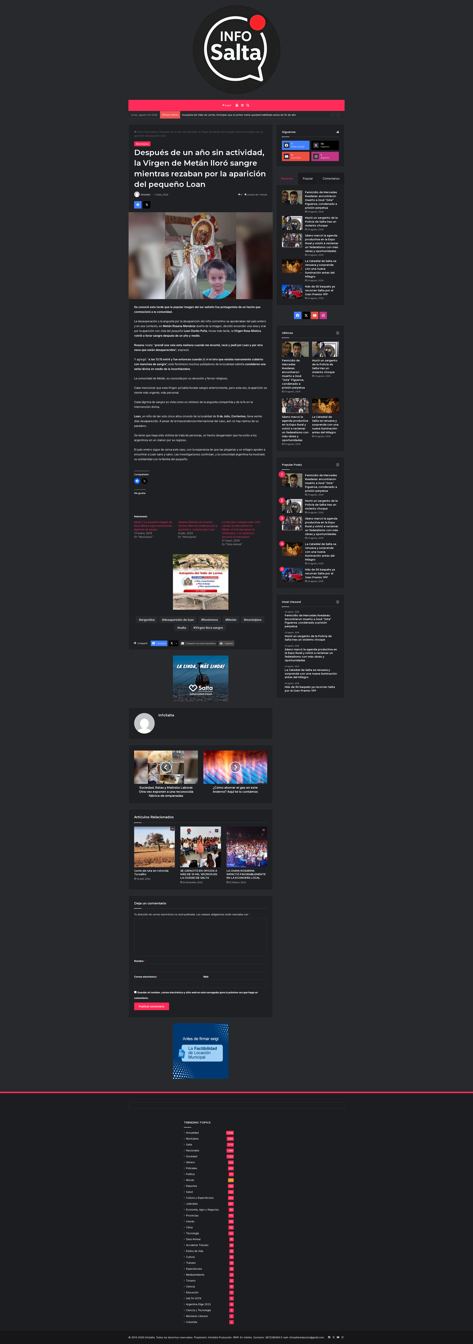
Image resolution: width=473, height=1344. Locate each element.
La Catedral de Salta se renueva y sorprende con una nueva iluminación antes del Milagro (320, 268)
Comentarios (331, 178)
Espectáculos (194, 1268)
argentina (148, 620)
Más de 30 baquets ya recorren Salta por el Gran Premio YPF (320, 290)
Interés (190, 1221)
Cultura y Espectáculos (200, 1197)
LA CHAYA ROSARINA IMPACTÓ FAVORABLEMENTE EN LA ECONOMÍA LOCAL (246, 874)
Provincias (192, 1215)
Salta (189, 1144)
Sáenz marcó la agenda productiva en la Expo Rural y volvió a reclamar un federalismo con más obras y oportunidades (321, 243)
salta (182, 627)
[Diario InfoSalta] (236, 50)
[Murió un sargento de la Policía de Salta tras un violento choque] (292, 223)
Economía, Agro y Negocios (202, 1209)
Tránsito (191, 1262)
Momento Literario (197, 1316)
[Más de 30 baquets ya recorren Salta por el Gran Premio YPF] (292, 292)
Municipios (151, 131)
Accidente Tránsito (197, 1245)
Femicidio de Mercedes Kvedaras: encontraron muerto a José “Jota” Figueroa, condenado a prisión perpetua (321, 200)
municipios (253, 620)
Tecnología (192, 1233)
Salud (189, 1191)
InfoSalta (145, 194)
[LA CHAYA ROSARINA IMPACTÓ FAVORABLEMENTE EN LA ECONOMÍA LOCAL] (247, 847)
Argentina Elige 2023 (198, 1304)
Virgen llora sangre (209, 627)
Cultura (190, 1256)
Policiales (191, 1168)
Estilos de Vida (194, 1251)
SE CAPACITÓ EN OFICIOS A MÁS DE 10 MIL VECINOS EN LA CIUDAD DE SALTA (198, 874)
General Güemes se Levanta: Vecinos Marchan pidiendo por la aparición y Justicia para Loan (197, 525)
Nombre (139, 960)
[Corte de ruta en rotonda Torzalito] (154, 847)
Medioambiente (195, 1274)
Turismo (190, 1280)
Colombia (191, 1322)
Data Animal (193, 1239)
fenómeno (210, 620)
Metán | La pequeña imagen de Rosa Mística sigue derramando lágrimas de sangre (153, 525)
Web (205, 976)
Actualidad (192, 1132)
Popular (308, 178)
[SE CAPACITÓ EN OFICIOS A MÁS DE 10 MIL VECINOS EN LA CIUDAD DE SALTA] (200, 847)
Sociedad (191, 1156)
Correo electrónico (146, 976)
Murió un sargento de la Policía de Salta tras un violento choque (321, 221)
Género (190, 1162)
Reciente (287, 178)
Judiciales (192, 1203)
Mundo (190, 1180)
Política (190, 1174)
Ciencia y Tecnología (198, 1310)
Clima (189, 1227)
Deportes (191, 1185)
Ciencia (190, 1286)
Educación (192, 1292)
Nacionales (192, 1150)
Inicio (139, 131)
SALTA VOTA (193, 1298)
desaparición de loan (179, 620)
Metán (231, 620)
